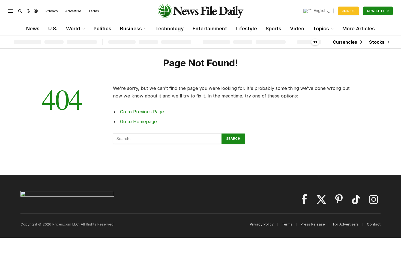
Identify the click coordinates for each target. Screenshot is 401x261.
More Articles (358, 28)
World (73, 28)
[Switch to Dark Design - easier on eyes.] (28, 11)
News (33, 28)
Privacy (52, 11)
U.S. (52, 28)
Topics (321, 28)
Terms (93, 11)
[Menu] (10, 11)
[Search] (20, 11)
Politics (102, 28)
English (319, 10)
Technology (169, 28)
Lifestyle (246, 28)
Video (297, 28)
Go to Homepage (138, 121)
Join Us (348, 11)
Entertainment (210, 28)
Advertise (73, 11)
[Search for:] (167, 139)
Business (131, 28)
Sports (273, 28)
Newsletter (378, 11)
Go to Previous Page (142, 111)
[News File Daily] (200, 11)
